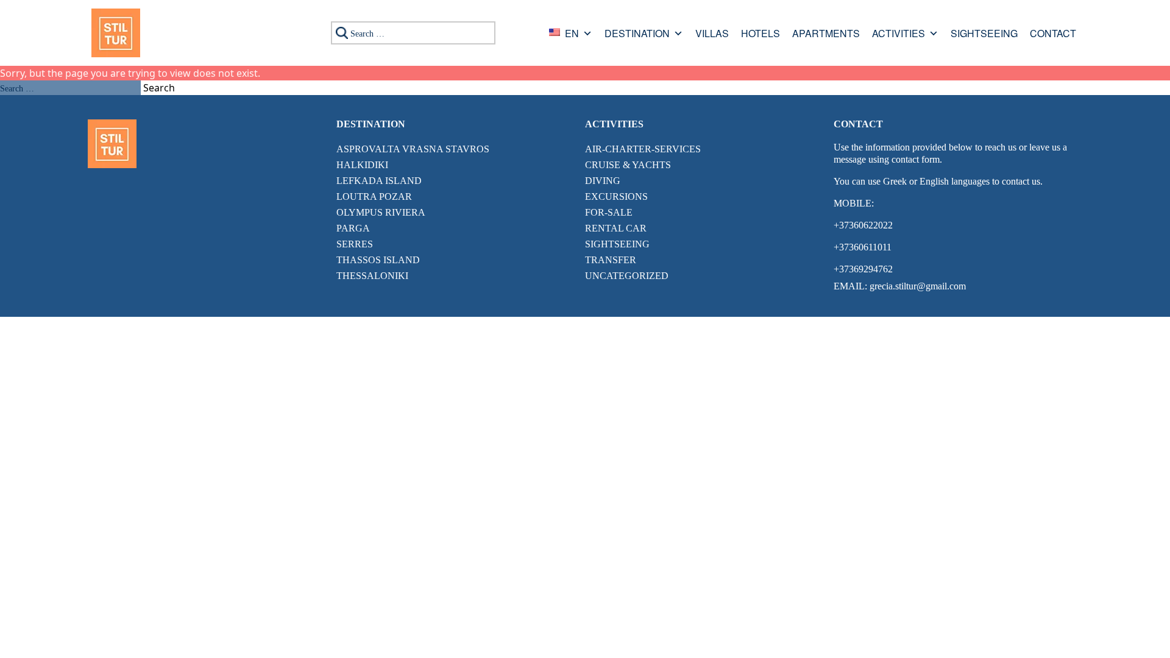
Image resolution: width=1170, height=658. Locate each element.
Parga (353, 228)
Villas (712, 34)
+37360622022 (863, 225)
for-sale (609, 212)
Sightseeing (984, 34)
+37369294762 (863, 269)
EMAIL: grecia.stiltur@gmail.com (900, 286)
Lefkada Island (379, 180)
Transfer (610, 260)
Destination (637, 34)
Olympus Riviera (380, 212)
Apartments (826, 34)
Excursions (616, 196)
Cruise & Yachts (628, 165)
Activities (898, 34)
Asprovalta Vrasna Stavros (412, 149)
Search (159, 87)
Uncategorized (626, 276)
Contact (1053, 34)
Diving (602, 180)
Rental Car (616, 228)
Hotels (760, 34)
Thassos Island (378, 260)
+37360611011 (863, 247)
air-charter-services (643, 149)
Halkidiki (362, 165)
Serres (354, 244)
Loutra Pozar (374, 196)
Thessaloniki (372, 276)
